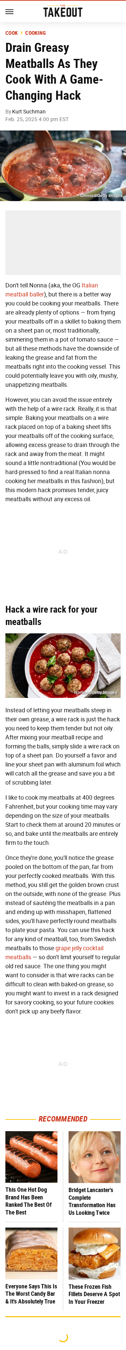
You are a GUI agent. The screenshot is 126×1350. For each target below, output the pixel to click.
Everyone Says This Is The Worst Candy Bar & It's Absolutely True (31, 1294)
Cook (11, 33)
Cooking (35, 33)
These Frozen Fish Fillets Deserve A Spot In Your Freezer (94, 1294)
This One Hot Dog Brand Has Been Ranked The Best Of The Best (28, 1201)
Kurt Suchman (29, 111)
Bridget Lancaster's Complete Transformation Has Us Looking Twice (92, 1201)
